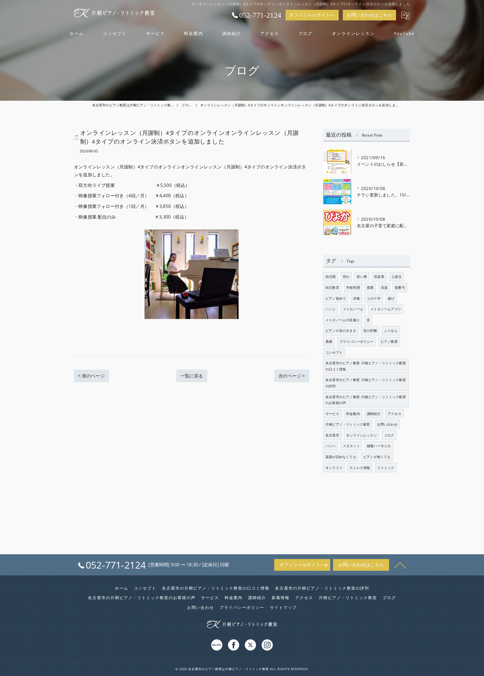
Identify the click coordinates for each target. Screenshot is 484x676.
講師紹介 (374, 413)
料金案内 (353, 413)
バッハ (330, 445)
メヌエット (351, 445)
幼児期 (330, 276)
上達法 (396, 276)
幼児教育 (332, 287)
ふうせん (391, 330)
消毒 (356, 298)
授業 (370, 287)
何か (346, 276)
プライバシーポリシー (356, 341)
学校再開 (353, 287)
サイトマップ (283, 607)
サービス (332, 413)
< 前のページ (91, 376)
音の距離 (370, 330)
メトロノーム (353, 309)
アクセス (394, 413)
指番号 (400, 287)
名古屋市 (332, 435)
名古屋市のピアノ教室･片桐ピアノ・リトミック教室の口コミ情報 (365, 366)
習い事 (362, 276)
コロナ (389, 435)
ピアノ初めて (335, 298)
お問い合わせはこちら (369, 15)
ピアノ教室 (389, 341)
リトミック (385, 467)
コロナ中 (374, 298)
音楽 (384, 287)
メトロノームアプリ (385, 309)
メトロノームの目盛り (342, 320)
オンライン (334, 467)
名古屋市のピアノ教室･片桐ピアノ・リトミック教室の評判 (365, 382)
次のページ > (291, 376)
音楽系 (379, 276)
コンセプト (334, 352)
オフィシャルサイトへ (312, 15)
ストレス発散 (360, 467)
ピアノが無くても (377, 456)
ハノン (330, 309)
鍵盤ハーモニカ (379, 445)
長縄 (328, 341)
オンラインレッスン (361, 435)
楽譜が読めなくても (340, 456)
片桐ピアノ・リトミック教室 (347, 424)
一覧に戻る (191, 376)
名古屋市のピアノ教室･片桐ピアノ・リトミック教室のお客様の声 (365, 400)
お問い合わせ (387, 424)
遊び (391, 298)
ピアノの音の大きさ (340, 330)
